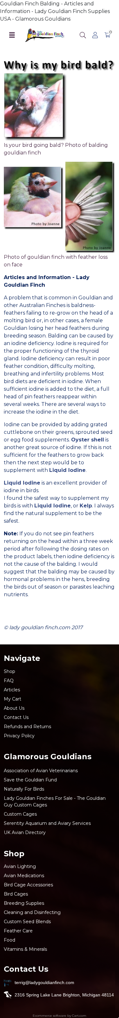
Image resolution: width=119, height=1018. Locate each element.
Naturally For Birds (24, 789)
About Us (14, 708)
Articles (12, 690)
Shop (9, 671)
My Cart (12, 699)
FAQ (9, 680)
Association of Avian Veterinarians (41, 770)
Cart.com (79, 1016)
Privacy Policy (19, 736)
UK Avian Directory (25, 832)
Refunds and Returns (27, 726)
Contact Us (16, 717)
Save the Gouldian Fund (30, 780)
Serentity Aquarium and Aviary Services (47, 823)
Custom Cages (20, 814)
